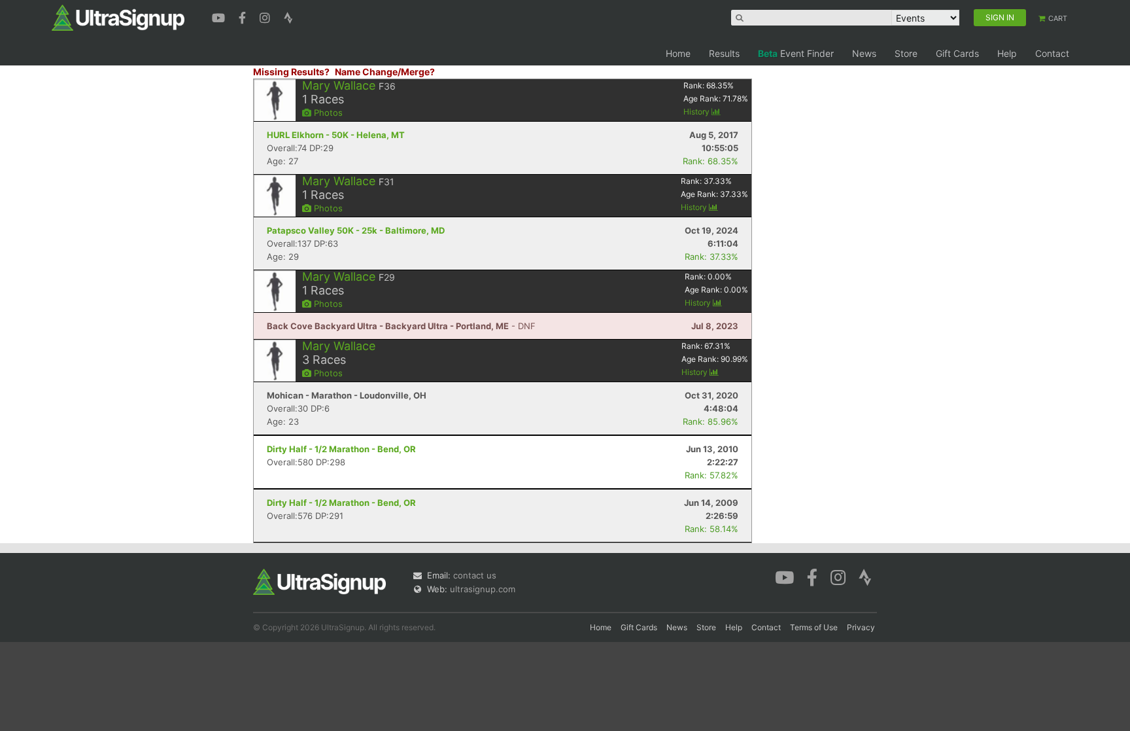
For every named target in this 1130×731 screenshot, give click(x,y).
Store (906, 53)
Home (678, 53)
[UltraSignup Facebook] (243, 16)
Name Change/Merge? (385, 71)
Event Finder (796, 53)
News (864, 53)
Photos (327, 112)
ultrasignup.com (482, 589)
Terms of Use (814, 627)
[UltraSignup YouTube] (220, 16)
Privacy (861, 627)
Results (724, 53)
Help (1007, 53)
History (697, 111)
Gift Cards (957, 53)
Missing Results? (291, 71)
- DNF (401, 326)
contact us (474, 575)
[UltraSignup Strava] (288, 16)
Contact (1052, 53)
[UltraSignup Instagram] (266, 16)
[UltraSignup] (118, 17)
